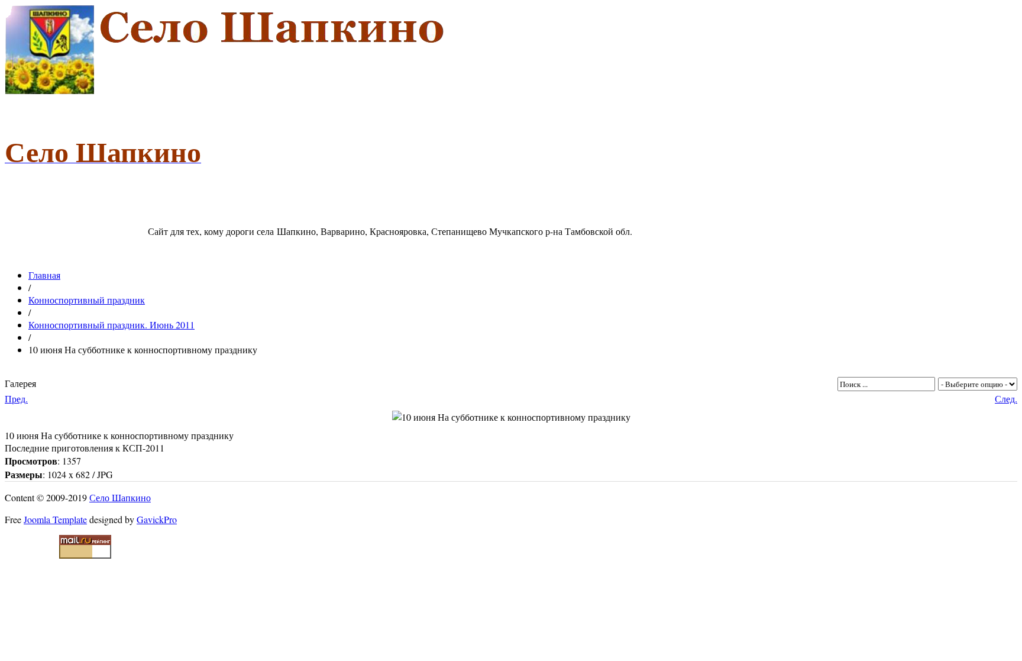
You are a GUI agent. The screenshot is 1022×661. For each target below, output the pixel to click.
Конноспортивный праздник (86, 300)
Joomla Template (55, 519)
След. (1006, 398)
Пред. (16, 398)
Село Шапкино (120, 497)
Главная (44, 275)
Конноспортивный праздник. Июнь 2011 (111, 324)
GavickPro (157, 519)
